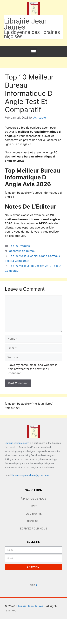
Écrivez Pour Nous (33, 528)
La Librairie (34, 513)
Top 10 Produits (19, 245)
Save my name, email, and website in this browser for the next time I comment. (32, 369)
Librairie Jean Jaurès (30, 606)
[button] (33, 51)
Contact (33, 521)
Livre (33, 506)
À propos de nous (33, 498)
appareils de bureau (22, 250)
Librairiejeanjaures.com (17, 443)
